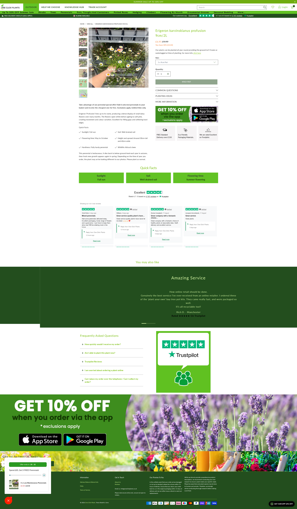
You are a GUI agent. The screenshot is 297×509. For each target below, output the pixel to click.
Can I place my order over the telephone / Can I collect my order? (111, 380)
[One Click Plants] (10, 7)
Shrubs (42, 12)
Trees (53, 12)
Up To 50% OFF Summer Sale (18, 12)
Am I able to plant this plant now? (100, 353)
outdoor (31, 7)
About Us (118, 482)
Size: (157, 58)
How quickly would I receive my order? (103, 344)
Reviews (117, 484)
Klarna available (83, 16)
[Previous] (90, 58)
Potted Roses (121, 12)
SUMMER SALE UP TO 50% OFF (148, 2)
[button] (282, 504)
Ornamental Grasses (198, 12)
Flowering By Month (171, 12)
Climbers (151, 12)
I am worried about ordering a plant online (104, 370)
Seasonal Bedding (223, 12)
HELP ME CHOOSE (50, 7)
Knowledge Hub (74, 7)
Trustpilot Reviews (93, 361)
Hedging (137, 12)
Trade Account (98, 7)
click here (197, 53)
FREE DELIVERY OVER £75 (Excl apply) (18, 16)
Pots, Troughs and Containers (93, 12)
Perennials (66, 12)
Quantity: (159, 69)
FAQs (81, 486)
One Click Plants (90, 502)
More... (241, 12)
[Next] (147, 58)
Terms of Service (85, 490)
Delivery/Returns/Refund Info (89, 482)
